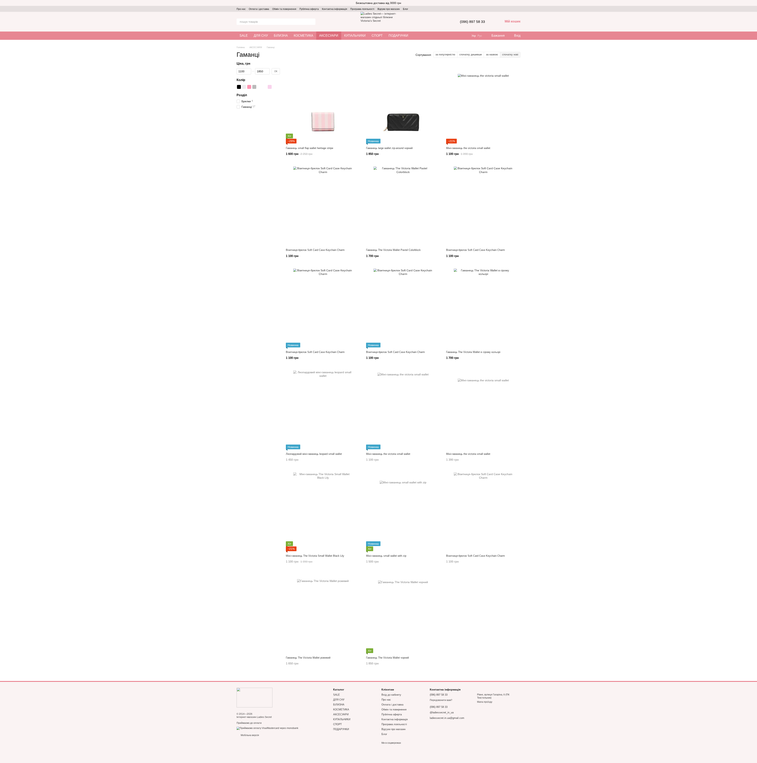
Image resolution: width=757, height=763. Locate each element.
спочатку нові (510, 54)
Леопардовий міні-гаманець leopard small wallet (314, 453)
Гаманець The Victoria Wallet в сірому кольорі (473, 352)
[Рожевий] (249, 87)
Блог (405, 9)
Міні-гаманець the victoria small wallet (468, 148)
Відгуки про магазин (389, 9)
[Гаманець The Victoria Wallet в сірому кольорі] (483, 308)
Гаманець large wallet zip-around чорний (389, 148)
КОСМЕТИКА (303, 35)
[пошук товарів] (312, 22)
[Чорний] (239, 87)
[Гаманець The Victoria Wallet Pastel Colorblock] (403, 206)
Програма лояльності (362, 9)
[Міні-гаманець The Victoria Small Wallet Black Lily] (323, 511)
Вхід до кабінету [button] (391, 694)
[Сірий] (254, 87)
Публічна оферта (309, 9)
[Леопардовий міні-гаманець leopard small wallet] (323, 409)
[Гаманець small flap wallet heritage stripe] (323, 104)
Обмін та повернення (284, 9)
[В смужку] (264, 87)
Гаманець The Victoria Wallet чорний (387, 657)
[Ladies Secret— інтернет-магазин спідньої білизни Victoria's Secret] (254, 697)
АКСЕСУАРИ (328, 35)
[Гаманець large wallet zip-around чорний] (403, 104)
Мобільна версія (249, 735)
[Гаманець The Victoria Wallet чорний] (403, 613)
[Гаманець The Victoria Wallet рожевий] (323, 613)
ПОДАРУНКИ (398, 35)
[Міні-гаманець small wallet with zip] (403, 511)
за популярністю (445, 54)
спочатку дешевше (470, 54)
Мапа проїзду (484, 702)
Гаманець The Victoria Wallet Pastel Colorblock (393, 249)
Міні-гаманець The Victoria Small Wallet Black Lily (315, 555)
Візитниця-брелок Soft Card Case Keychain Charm (315, 249)
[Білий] (244, 87)
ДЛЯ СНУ (261, 35)
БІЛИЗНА (281, 35)
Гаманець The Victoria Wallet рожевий (308, 657)
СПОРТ (377, 35)
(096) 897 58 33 (472, 21)
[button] (754, 3)
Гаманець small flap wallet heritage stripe (309, 148)
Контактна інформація (334, 9)
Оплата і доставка (259, 9)
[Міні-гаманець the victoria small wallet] (483, 104)
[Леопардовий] (259, 87)
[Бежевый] (274, 87)
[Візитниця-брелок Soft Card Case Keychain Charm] (323, 206)
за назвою (492, 54)
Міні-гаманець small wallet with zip (386, 555)
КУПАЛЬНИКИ (355, 35)
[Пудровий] (269, 87)
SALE (244, 35)
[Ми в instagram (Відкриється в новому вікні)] (413, 8)
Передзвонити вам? (441, 700)
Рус (479, 35)
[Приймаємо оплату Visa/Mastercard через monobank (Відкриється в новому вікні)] (267, 728)
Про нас (241, 9)
